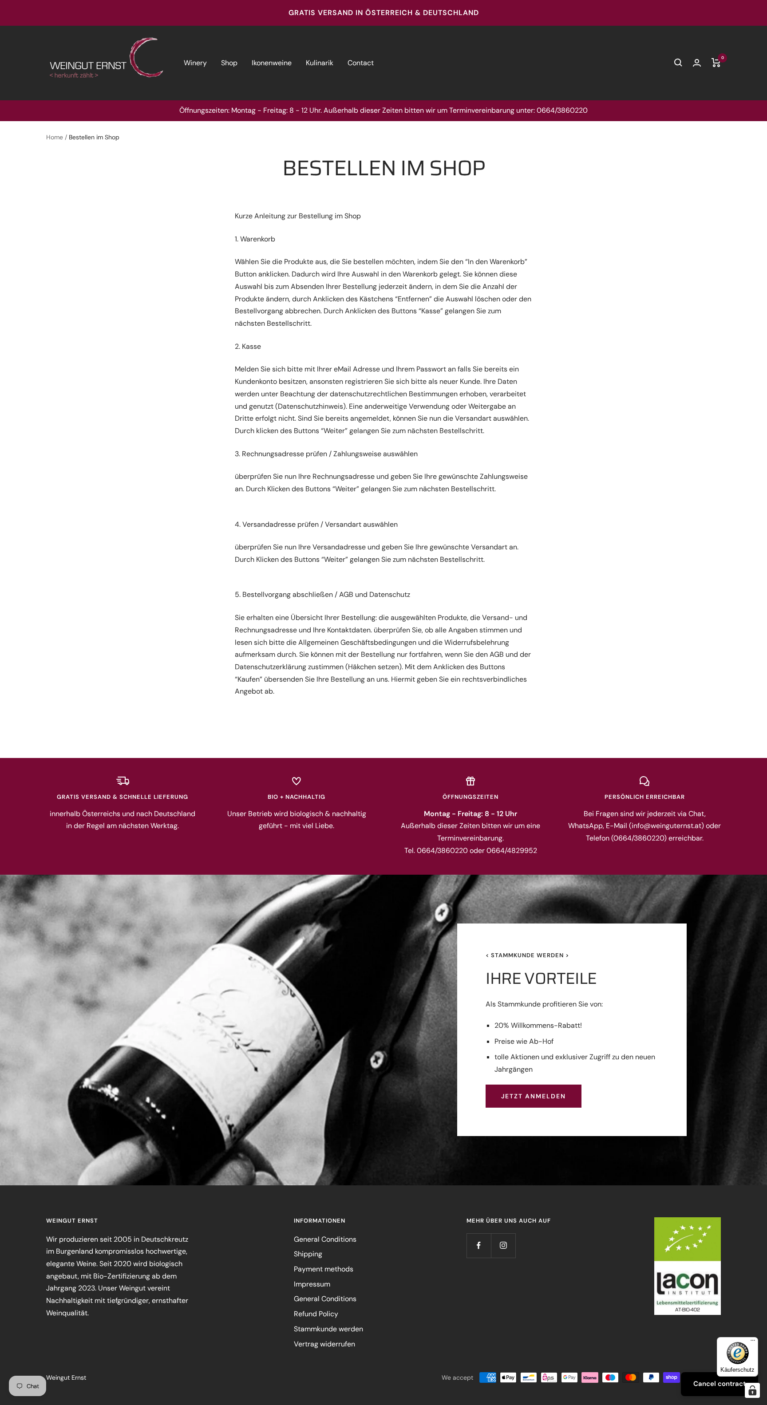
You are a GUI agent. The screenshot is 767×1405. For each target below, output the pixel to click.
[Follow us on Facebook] (479, 1245)
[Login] (697, 63)
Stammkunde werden (328, 1329)
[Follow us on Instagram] (503, 1245)
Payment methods (323, 1269)
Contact (361, 62)
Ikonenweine (272, 62)
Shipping (308, 1254)
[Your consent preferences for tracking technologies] (752, 1390)
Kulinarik (319, 62)
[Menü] (752, 1342)
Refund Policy (316, 1313)
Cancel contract (719, 1383)
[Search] (678, 63)
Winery (195, 62)
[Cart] (716, 62)
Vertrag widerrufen (324, 1344)
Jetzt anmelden (533, 1096)
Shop (229, 62)
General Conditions (325, 1239)
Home (54, 137)
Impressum (312, 1284)
